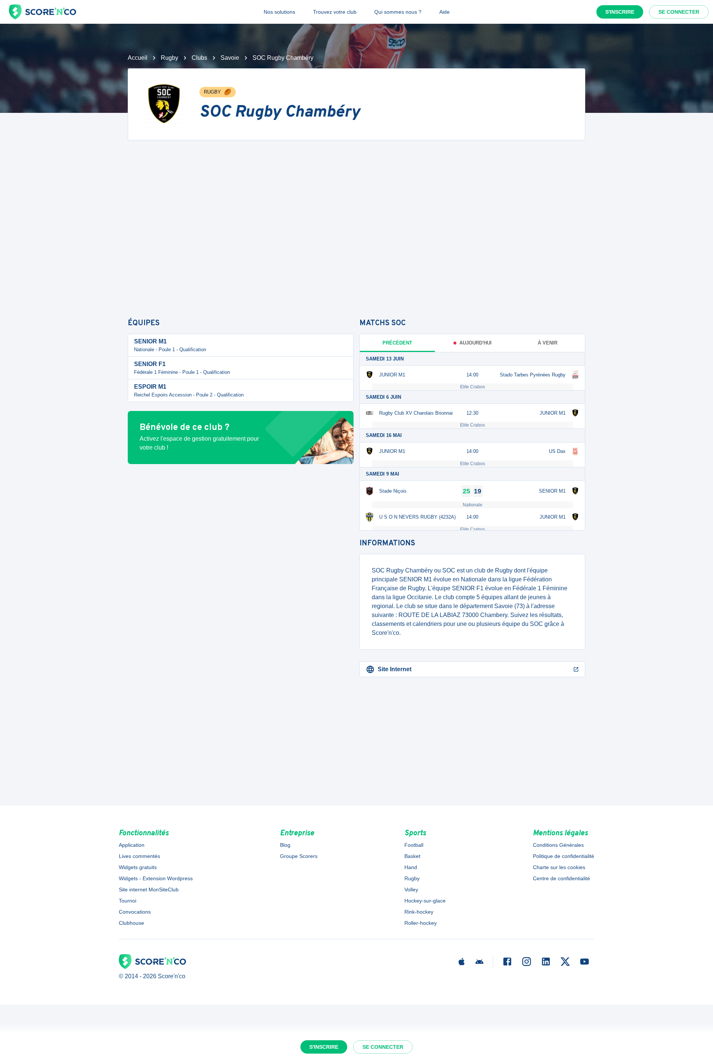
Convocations (135, 912)
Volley (411, 889)
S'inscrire (619, 12)
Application (131, 845)
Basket (412, 856)
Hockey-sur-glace (425, 901)
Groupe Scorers (299, 856)
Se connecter (678, 12)
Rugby (169, 58)
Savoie (230, 58)
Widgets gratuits (138, 867)
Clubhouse (131, 923)
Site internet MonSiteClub (149, 889)
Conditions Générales (558, 845)
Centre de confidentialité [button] (561, 878)
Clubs (199, 58)
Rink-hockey (418, 912)
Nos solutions (279, 12)
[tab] (472, 343)
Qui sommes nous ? (397, 12)
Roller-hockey (420, 923)
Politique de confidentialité (563, 856)
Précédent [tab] (397, 343)
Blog (285, 845)
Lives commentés (139, 856)
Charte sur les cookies (559, 867)
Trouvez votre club (334, 12)
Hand (410, 867)
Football (413, 845)
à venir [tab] (547, 343)
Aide (444, 12)
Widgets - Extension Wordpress (156, 878)
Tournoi (127, 901)
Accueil (137, 58)
